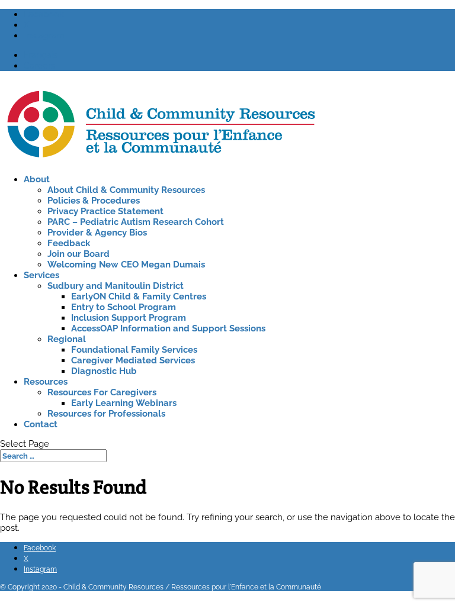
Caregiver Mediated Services (133, 360)
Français (40, 55)
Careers (39, 65)
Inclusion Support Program (128, 317)
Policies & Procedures (93, 200)
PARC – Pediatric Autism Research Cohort (135, 222)
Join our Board (78, 254)
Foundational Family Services (134, 349)
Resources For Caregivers (101, 392)
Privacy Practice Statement (105, 211)
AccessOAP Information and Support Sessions (168, 328)
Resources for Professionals (106, 413)
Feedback (68, 243)
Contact (40, 424)
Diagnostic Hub (104, 371)
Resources (46, 381)
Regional (66, 339)
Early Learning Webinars (124, 403)
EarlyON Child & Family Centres (138, 296)
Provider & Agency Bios (97, 232)
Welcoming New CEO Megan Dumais (126, 264)
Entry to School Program (123, 307)
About (37, 179)
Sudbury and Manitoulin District (115, 286)
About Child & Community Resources (126, 190)
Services (41, 275)
